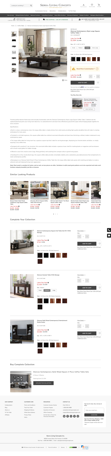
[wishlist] (98, 83)
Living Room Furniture (47, 15)
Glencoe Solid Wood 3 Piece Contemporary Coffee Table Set (39, 160)
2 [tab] (55, 214)
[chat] (109, 236)
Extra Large (95, 48)
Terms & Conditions (52, 447)
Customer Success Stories (50, 405)
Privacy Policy (27, 415)
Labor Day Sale (20, 19)
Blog (6, 407)
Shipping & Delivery (29, 410)
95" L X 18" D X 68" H (45, 335)
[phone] (109, 230)
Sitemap (63, 447)
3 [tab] (57, 214)
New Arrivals (10, 15)
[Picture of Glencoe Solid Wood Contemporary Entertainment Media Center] (22, 331)
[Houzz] (71, 416)
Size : (72, 44)
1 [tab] (53, 214)
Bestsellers (53, 11)
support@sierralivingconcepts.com (71, 412)
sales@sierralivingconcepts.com (71, 410)
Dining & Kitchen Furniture (22, 15)
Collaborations (62, 11)
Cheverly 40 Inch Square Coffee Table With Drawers (39, 201)
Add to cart (82, 83)
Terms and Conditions (29, 405)
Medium (80, 48)
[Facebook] (74, 416)
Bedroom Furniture (35, 15)
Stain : (72, 54)
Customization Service (41, 11)
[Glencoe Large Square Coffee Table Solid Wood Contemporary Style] (14, 34)
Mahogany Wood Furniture (97, 15)
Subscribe (94, 415)
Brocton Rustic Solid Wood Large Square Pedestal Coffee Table (80, 201)
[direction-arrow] (10, 193)
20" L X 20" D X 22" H (45, 246)
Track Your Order (28, 407)
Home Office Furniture (60, 15)
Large (87, 48)
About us (7, 410)
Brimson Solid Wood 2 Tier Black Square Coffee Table (60, 201)
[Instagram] (78, 416)
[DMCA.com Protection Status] (73, 447)
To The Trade (8, 412)
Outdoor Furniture (84, 15)
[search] (21, 5)
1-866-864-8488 (67, 407)
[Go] (97, 68)
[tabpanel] (55, 143)
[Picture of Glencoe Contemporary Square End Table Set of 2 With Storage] (22, 242)
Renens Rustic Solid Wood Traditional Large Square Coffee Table (18, 202)
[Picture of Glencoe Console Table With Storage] (22, 286)
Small (73, 48)
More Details (80, 231)
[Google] (64, 416)
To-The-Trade (72, 11)
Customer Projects (48, 407)
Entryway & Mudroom (72, 15)
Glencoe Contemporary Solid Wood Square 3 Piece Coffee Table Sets (91, 99)
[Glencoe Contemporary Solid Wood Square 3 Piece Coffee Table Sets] (20, 381)
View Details (89, 109)
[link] (85, 447)
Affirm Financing (48, 412)
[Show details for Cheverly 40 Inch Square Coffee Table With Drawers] (39, 190)
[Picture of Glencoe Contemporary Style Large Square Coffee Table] (14, 40)
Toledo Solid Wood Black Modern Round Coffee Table (98, 201)
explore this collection (43, 383)
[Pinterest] (67, 416)
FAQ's (25, 417)
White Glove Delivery (29, 412)
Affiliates (7, 415)
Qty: (78, 233)
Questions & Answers (49, 410)
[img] (63, 80)
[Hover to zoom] (43, 52)
